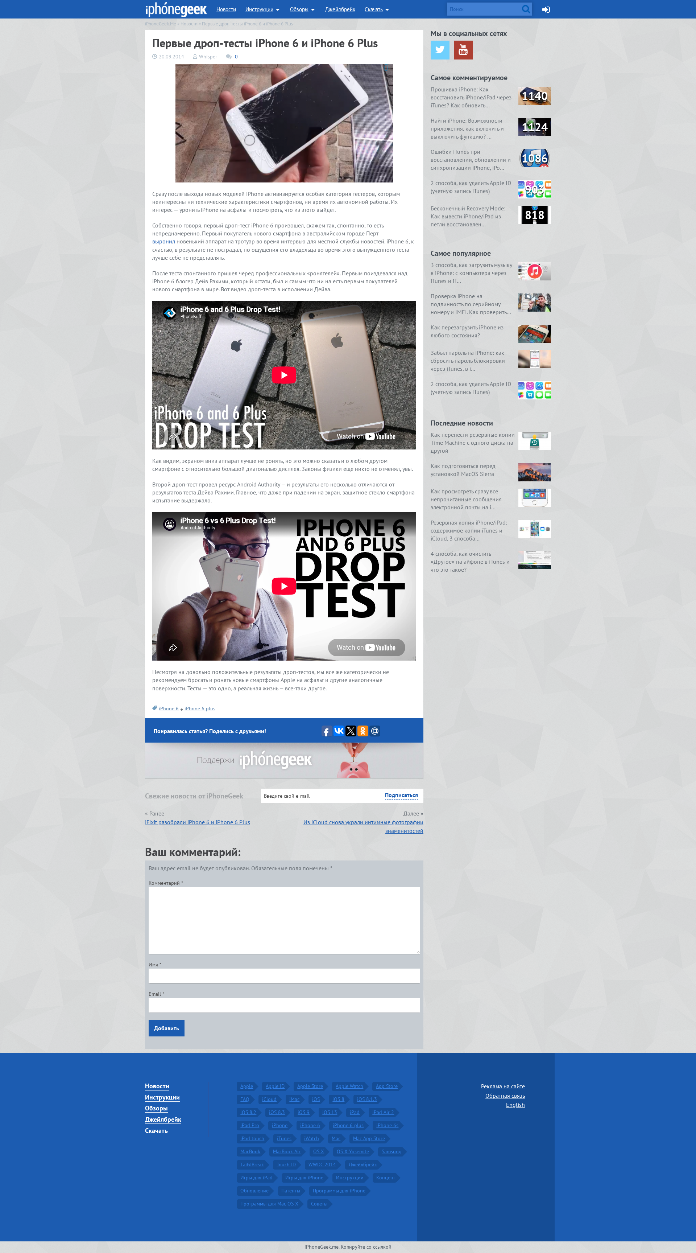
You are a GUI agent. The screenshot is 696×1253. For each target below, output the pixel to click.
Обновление (254, 1190)
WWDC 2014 (322, 1164)
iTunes (284, 1138)
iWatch (311, 1138)
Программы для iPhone (339, 1190)
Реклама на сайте (503, 1086)
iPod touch (252, 1138)
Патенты (290, 1190)
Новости (226, 9)
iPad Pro (249, 1125)
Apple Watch (349, 1086)
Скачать (374, 9)
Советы (319, 1203)
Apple (246, 1086)
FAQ (244, 1099)
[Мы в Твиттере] (440, 50)
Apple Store (310, 1086)
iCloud (269, 1099)
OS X (318, 1151)
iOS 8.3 (277, 1112)
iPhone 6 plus (200, 708)
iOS (316, 1099)
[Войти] (546, 9)
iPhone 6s (387, 1125)
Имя (155, 964)
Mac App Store (369, 1138)
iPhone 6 (169, 708)
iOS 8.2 (248, 1112)
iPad (355, 1112)
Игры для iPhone (304, 1177)
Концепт (385, 1177)
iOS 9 (304, 1112)
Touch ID (286, 1164)
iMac (294, 1099)
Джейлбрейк (340, 9)
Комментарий (166, 883)
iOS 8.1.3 (367, 1099)
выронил (163, 241)
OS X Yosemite (353, 1151)
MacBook (250, 1151)
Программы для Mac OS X (269, 1203)
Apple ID (275, 1086)
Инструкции (259, 9)
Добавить (166, 1028)
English (515, 1104)
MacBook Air (287, 1151)
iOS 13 (329, 1112)
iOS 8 (338, 1099)
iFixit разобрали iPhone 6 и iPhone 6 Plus (197, 822)
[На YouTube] (463, 50)
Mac (336, 1138)
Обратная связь (505, 1095)
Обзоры (299, 9)
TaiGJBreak (252, 1164)
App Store (387, 1086)
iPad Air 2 (383, 1112)
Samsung (392, 1151)
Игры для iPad (256, 1177)
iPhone (279, 1125)
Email (156, 994)
